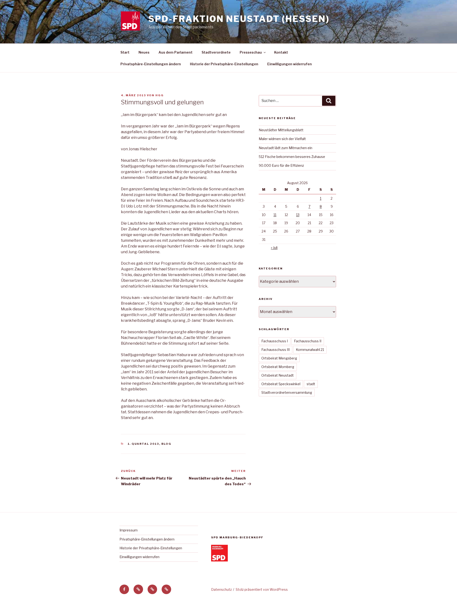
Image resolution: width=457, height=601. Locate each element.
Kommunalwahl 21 (310, 350)
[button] (138, 589)
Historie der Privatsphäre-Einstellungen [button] (224, 64)
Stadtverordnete (216, 52)
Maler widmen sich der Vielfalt (282, 139)
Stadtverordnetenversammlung (286, 392)
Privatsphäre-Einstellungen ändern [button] (150, 64)
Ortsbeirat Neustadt (277, 375)
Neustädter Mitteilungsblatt (281, 130)
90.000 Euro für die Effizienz (281, 165)
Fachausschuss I (274, 341)
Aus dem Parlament (176, 52)
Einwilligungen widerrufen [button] (289, 64)
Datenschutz (221, 589)
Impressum (128, 530)
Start (124, 52)
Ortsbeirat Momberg (277, 367)
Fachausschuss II (307, 341)
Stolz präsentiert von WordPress (262, 589)
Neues (144, 52)
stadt (311, 384)
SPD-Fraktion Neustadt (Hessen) (238, 19)
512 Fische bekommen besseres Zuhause (292, 157)
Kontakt (281, 52)
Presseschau (251, 52)
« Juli (274, 248)
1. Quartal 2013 (143, 443)
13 (297, 215)
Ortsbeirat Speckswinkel (280, 384)
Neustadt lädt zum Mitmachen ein (285, 148)
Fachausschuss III (275, 350)
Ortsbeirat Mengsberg (279, 358)
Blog (166, 443)
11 (274, 215)
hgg (159, 95)
